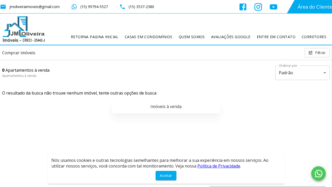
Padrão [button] (286, 73)
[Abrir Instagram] (258, 6)
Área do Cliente (315, 7)
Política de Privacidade (218, 166)
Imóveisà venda (166, 106)
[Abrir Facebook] (242, 6)
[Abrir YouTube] (273, 6)
